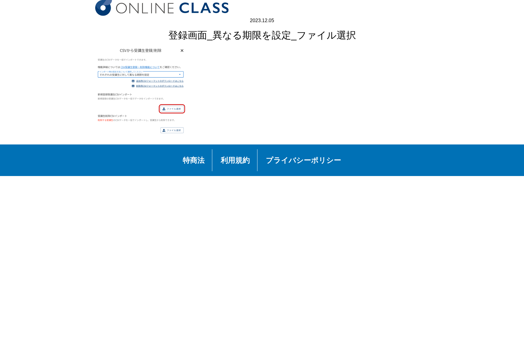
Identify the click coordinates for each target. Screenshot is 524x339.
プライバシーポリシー (303, 160)
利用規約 (235, 160)
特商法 (194, 160)
